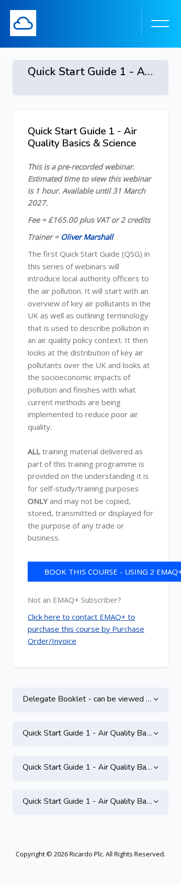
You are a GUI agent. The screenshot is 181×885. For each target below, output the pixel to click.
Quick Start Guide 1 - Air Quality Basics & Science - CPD (90, 801)
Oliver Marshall (87, 237)
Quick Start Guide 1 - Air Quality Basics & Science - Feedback (90, 767)
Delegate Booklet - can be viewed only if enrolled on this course (90, 698)
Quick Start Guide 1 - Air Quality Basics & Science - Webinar (90, 733)
